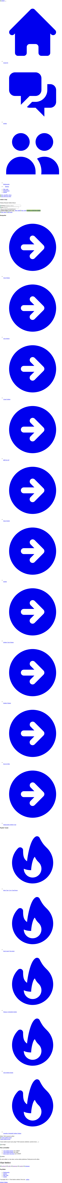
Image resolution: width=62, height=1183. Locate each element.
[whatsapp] (26, 1166)
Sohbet (5, 1176)
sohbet (27, 1179)
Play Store (8, 195)
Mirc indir (5, 189)
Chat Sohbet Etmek (8, 1150)
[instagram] (14, 1166)
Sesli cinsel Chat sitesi (8, 1153)
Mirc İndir (17, 210)
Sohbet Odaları (4, 1182)
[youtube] (20, 1166)
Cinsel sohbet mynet (5, 1139)
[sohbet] (2, 0)
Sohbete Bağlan (4, 210)
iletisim (5, 192)
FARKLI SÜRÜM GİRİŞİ (33, 210)
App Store (8, 196)
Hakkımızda (6, 190)
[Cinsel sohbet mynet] (6, 1137)
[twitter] (8, 1166)
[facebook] (3, 1166)
